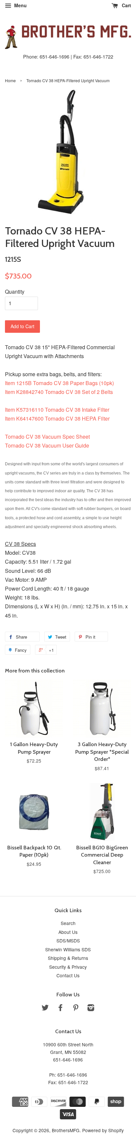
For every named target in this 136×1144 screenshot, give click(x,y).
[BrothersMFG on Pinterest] (75, 1008)
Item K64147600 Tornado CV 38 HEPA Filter (57, 418)
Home (10, 80)
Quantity (14, 291)
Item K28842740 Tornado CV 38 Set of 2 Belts (59, 392)
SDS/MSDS (68, 940)
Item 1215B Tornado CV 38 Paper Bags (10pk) (59, 383)
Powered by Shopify (103, 1130)
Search (68, 923)
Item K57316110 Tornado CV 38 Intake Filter (57, 409)
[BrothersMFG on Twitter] (45, 1008)
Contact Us (68, 975)
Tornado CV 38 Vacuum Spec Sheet (47, 436)
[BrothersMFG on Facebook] (60, 1008)
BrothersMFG (66, 1130)
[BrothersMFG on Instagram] (90, 1008)
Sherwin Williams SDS (68, 949)
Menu (20, 5)
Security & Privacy (68, 966)
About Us (68, 932)
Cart (125, 5)
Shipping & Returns (68, 958)
